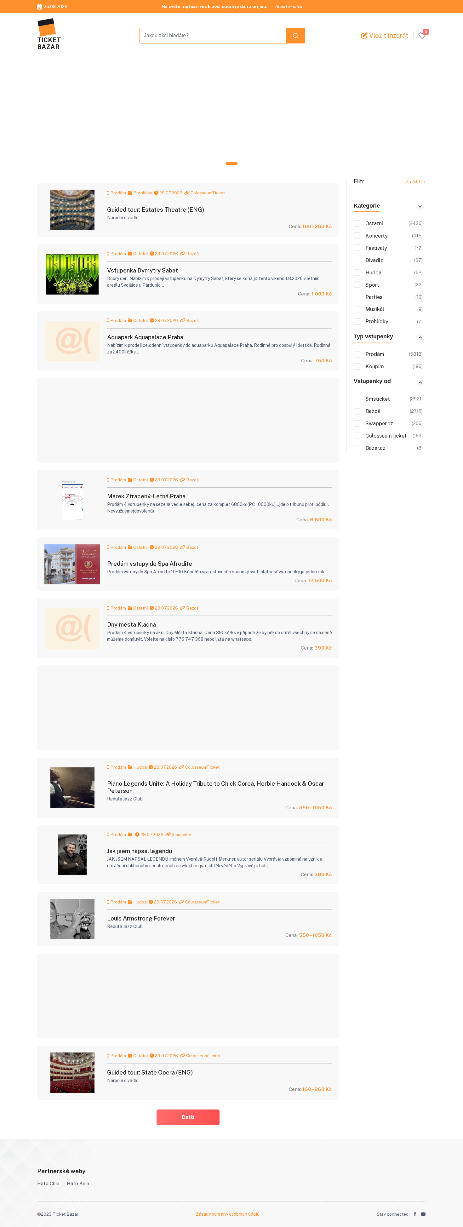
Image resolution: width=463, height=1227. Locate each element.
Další (188, 1117)
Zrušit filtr (416, 181)
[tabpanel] (231, 110)
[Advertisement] (226, 110)
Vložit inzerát (388, 35)
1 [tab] (231, 163)
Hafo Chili (48, 1183)
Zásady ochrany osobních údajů (228, 1214)
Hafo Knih (78, 1183)
